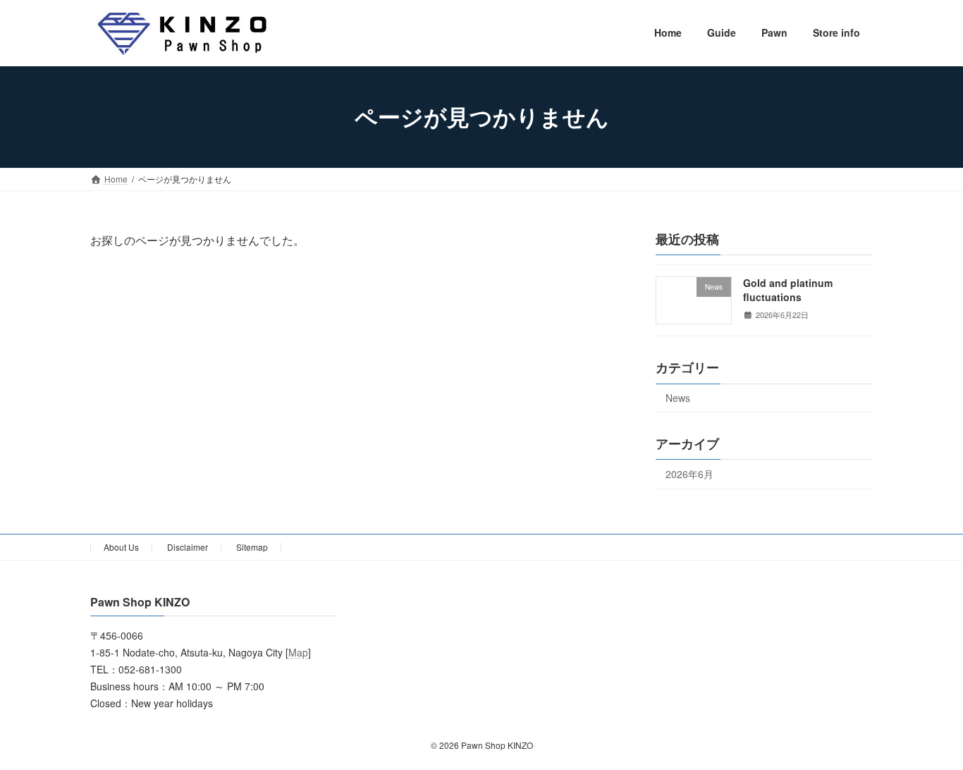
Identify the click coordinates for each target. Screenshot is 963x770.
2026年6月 (689, 474)
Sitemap (252, 547)
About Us (121, 547)
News (677, 398)
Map (298, 653)
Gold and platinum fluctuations (788, 290)
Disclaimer (187, 547)
